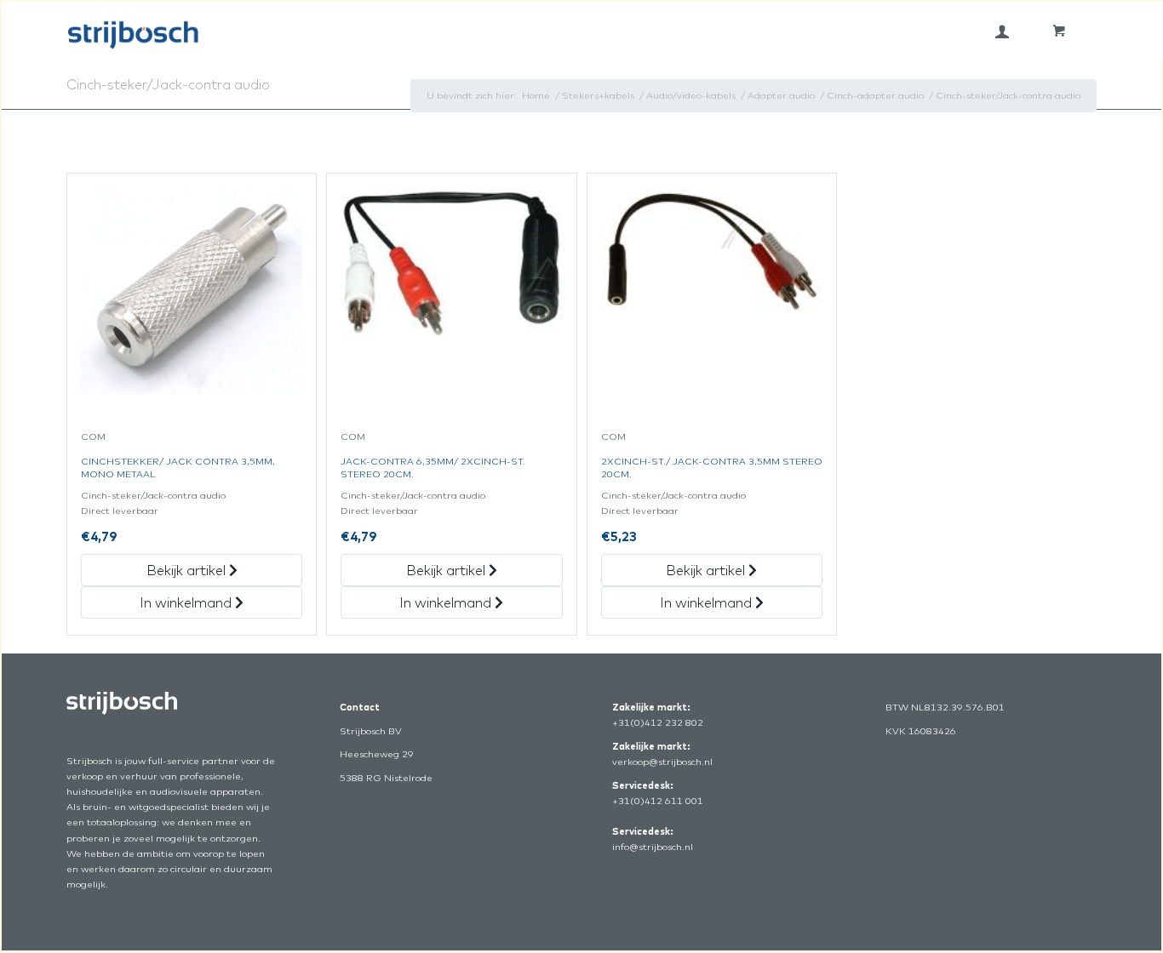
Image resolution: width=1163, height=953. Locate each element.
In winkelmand (187, 602)
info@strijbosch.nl (652, 847)
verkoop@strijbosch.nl (662, 762)
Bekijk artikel (187, 570)
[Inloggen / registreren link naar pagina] (1002, 31)
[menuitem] (1002, 31)
